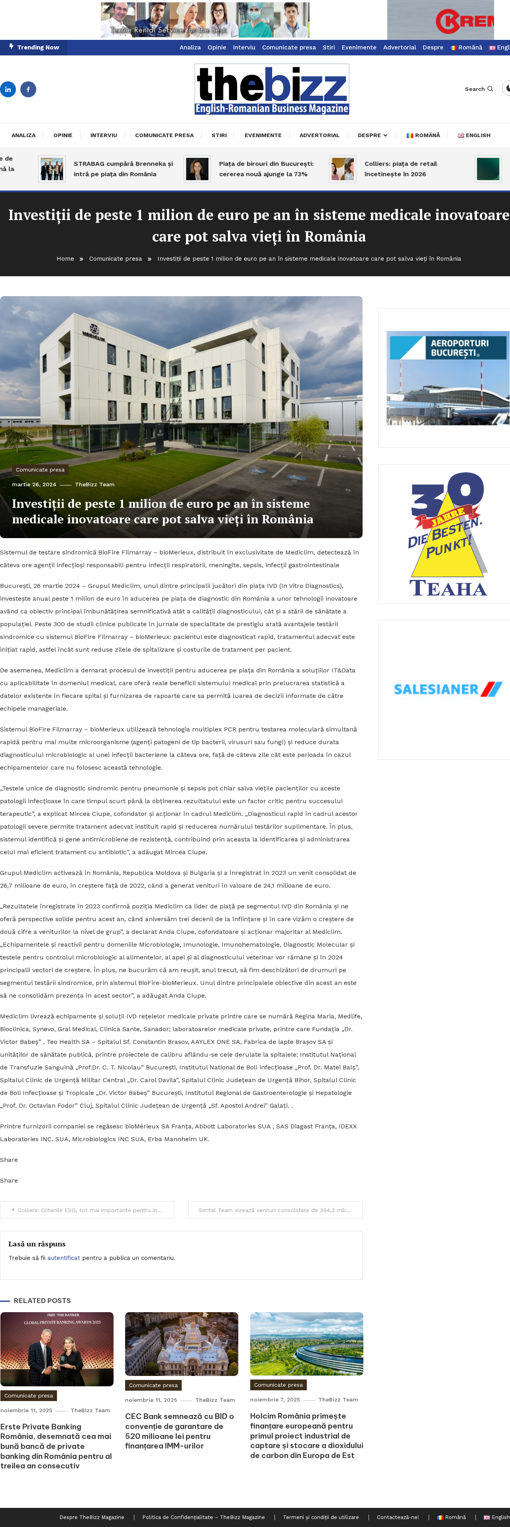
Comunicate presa (289, 47)
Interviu (244, 47)
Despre (433, 47)
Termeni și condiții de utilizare (321, 1517)
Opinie (217, 47)
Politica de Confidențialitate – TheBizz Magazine (203, 1517)
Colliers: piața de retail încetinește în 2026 (366, 169)
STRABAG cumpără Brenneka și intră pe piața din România (89, 169)
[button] (255, 20)
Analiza (190, 47)
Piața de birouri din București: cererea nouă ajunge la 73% (232, 169)
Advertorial (399, 47)
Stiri (329, 47)
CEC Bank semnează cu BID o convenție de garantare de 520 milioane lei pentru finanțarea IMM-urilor (179, 1430)
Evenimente (359, 47)
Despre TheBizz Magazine (91, 1517)
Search (475, 89)
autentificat (63, 1258)
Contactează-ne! (398, 1517)
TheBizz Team (95, 484)
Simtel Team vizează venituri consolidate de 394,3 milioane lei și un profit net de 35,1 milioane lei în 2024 (281, 1210)
